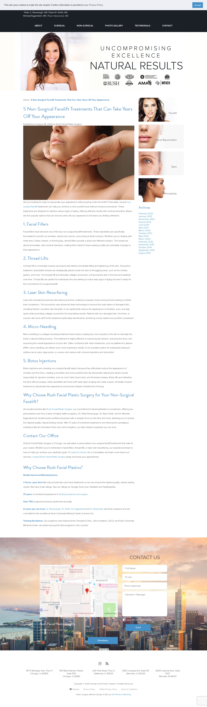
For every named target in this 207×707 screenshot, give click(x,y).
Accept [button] (197, 5)
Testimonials (142, 25)
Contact (167, 25)
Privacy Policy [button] (96, 5)
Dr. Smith (66, 509)
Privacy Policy (89, 689)
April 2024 (144, 227)
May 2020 (144, 236)
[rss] (107, 664)
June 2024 (144, 224)
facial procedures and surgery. (73, 494)
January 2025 (145, 216)
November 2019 (146, 244)
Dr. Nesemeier (97, 509)
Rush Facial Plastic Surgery (59, 409)
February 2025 (146, 213)
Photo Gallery (114, 25)
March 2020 (145, 239)
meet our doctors (79, 452)
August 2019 (145, 253)
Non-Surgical (85, 25)
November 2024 (147, 219)
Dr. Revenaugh (53, 509)
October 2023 (145, 233)
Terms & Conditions (129, 689)
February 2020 (146, 241)
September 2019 (146, 250)
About (38, 25)
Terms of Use (145, 620)
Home (26, 100)
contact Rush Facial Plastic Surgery (48, 456)
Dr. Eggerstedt (78, 509)
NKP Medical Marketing (121, 694)
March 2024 (144, 230)
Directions (103, 640)
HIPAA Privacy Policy (108, 689)
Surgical (59, 25)
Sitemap (75, 689)
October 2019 (145, 247)
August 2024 (145, 222)
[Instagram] (99, 664)
